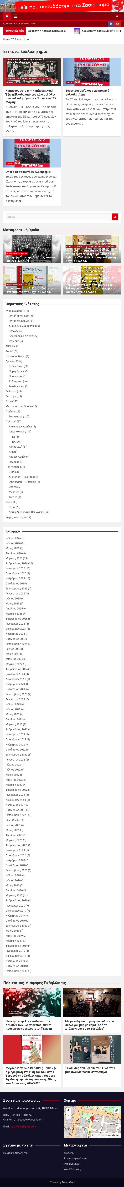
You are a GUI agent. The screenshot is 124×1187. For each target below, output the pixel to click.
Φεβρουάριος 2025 (17, 618)
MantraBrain (68, 1182)
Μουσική (14, 492)
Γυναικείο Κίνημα (15, 356)
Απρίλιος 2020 (14, 890)
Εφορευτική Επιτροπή (21, 336)
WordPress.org (72, 1169)
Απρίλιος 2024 (14, 658)
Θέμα (47, 78)
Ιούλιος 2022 (13, 764)
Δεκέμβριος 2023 (16, 679)
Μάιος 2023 (13, 714)
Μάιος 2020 (13, 885)
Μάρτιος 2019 (14, 940)
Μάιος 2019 (13, 930)
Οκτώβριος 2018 (16, 966)
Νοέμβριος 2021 (15, 805)
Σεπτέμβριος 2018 (16, 971)
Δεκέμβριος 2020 (16, 855)
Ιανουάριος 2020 (15, 905)
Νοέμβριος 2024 (15, 633)
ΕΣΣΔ (12, 507)
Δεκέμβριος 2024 (16, 628)
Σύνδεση (69, 1153)
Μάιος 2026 (13, 548)
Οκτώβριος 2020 (16, 865)
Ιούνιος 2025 (13, 598)
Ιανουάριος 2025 (15, 623)
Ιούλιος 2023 (13, 704)
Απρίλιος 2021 (14, 835)
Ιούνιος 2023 (13, 709)
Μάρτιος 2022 (14, 784)
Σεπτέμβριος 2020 (16, 870)
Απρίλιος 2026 (14, 553)
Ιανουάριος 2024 (15, 674)
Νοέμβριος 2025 (15, 578)
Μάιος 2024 (13, 653)
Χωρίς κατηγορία (16, 517)
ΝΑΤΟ (15, 441)
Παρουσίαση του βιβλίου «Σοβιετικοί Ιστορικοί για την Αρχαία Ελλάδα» (31, 290)
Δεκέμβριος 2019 (16, 910)
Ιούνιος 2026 (13, 543)
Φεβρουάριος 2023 (17, 729)
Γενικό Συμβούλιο (19, 320)
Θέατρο (13, 486)
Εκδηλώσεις (80, 246)
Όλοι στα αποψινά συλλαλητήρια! (28, 171)
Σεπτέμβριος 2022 (16, 754)
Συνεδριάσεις (17, 386)
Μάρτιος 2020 (14, 895)
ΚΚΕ (11, 451)
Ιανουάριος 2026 (15, 568)
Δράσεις (69, 83)
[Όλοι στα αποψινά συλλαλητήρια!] (32, 153)
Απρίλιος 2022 (14, 779)
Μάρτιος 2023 (14, 724)
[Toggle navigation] (15, 16)
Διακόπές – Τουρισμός (22, 476)
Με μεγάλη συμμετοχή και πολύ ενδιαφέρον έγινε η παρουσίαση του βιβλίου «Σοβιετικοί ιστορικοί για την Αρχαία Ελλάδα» (91, 256)
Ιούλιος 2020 (13, 875)
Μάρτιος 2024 (14, 664)
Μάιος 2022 (13, 774)
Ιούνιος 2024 (13, 648)
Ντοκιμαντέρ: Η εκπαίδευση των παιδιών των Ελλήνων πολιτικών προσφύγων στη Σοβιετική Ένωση (29, 1025)
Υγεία (9, 502)
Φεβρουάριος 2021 (17, 845)
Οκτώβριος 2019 (16, 920)
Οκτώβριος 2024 (16, 638)
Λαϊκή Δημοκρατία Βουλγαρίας (27, 512)
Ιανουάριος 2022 (15, 794)
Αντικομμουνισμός (20, 426)
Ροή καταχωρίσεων (75, 1158)
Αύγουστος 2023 (15, 699)
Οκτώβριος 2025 (16, 583)
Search (115, 216)
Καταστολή (15, 446)
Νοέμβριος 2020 (15, 860)
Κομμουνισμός (17, 456)
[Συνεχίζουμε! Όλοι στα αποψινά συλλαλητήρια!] (92, 72)
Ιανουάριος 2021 (15, 850)
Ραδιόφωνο (15, 381)
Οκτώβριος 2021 (16, 810)
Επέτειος (11, 391)
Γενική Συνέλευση (19, 315)
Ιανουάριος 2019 (15, 950)
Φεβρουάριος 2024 (17, 669)
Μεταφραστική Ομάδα (16, 253)
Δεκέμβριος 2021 (16, 799)
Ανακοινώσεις (12, 78)
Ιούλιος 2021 (13, 820)
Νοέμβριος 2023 (15, 684)
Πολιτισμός (13, 466)
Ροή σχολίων (71, 1163)
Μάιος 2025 (13, 603)
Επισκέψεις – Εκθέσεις (22, 481)
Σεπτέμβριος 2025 (16, 588)
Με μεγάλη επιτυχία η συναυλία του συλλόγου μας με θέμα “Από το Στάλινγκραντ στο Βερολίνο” (89, 1025)
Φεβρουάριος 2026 (17, 563)
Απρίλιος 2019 (14, 935)
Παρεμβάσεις (17, 371)
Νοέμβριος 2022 (15, 744)
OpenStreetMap (101, 1135)
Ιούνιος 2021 (13, 825)
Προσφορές (16, 376)
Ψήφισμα (14, 341)
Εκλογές (14, 331)
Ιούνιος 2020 (13, 880)
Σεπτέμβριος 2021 (16, 815)
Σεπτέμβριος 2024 (16, 643)
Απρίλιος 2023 (14, 719)
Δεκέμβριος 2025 (16, 573)
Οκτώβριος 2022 (16, 749)
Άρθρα (9, 351)
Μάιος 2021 (13, 830)
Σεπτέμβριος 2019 (16, 925)
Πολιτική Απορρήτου (15, 1153)
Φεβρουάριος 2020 (17, 900)
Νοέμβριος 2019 (15, 915)
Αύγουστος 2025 (15, 593)
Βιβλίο (69, 246)
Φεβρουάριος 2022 (17, 789)
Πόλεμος (10, 83)
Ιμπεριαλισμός (17, 431)
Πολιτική (11, 421)
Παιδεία (10, 411)
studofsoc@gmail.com (23, 1126)
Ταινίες (13, 497)
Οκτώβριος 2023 (16, 689)
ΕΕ (13, 436)
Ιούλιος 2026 (13, 538)
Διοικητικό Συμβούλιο (32, 78)
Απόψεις (11, 346)
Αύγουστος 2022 (15, 759)
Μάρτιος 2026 (14, 558)
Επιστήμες (12, 396)
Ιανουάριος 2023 (15, 734)
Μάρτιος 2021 (14, 840)
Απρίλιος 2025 (14, 608)
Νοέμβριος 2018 (15, 961)
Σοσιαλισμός (16, 416)
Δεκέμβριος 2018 (16, 955)
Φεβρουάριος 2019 (17, 945)
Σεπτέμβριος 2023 (16, 694)
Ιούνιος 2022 (13, 769)
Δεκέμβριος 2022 (16, 739)
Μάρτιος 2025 (14, 613)
